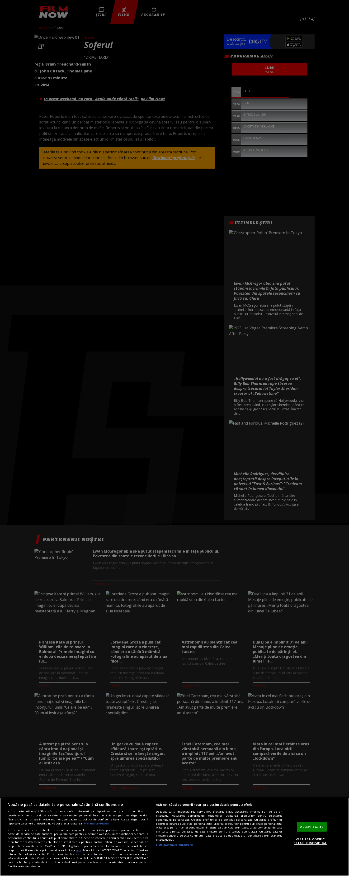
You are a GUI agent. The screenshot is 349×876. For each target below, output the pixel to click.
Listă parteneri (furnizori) (174, 845)
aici (78, 850)
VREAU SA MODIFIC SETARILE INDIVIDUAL (310, 841)
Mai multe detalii (96, 823)
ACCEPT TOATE (311, 826)
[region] (174, 836)
